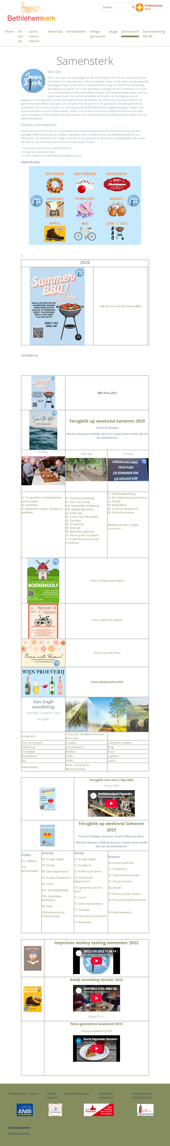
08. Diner (47, 906)
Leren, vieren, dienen (34, 36)
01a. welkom (29, 861)
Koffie (69, 756)
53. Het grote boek (119, 881)
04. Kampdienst (117, 505)
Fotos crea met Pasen (107, 653)
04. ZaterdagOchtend (55, 871)
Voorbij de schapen (120, 742)
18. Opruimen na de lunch (90, 916)
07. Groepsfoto (75, 524)
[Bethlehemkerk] (32, 6)
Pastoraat (55, 31)
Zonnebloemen (75, 747)
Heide (69, 760)
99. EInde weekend (119, 912)
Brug (111, 747)
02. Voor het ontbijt (78, 502)
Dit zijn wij (20, 36)
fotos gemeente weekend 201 (95, 1024)
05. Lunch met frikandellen (82, 517)
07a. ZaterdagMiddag (55, 890)
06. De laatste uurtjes (121, 512)
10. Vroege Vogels (85, 859)
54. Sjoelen (115, 887)
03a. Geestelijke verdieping (82, 505)
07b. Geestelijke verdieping (51, 898)
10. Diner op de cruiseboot (82, 535)
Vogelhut (113, 756)
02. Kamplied (29, 505)
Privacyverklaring (18, 1133)
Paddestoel (28, 747)
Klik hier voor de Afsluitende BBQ (120, 306)
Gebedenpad (29, 767)
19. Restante (82, 922)
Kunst (111, 751)
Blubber (71, 751)
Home (9, 31)
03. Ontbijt (114, 501)
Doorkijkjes (28, 751)
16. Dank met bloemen (88, 904)
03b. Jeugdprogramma (80, 509)
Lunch (111, 760)
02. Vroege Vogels (53, 859)
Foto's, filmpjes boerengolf (107, 580)
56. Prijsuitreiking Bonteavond (127, 900)
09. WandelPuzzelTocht (80, 531)
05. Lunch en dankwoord (123, 509)
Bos (23, 760)
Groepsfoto (28, 736)
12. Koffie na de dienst (88, 871)
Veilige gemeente (97, 33)
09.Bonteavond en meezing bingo (53, 914)
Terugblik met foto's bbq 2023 (111, 780)
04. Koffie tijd (74, 513)
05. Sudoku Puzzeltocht (56, 878)
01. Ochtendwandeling (121, 494)
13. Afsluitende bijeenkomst (83, 879)
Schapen (71, 742)
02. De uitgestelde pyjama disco (127, 497)
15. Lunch (80, 897)
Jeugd (113, 31)
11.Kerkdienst (82, 865)
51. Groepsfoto (117, 869)
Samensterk (130, 31)
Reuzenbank (29, 756)
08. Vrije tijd (73, 528)
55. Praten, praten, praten (124, 894)
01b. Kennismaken (29, 869)
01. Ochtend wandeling (80, 498)
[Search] (133, 7)
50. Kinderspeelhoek (121, 863)
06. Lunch (48, 884)
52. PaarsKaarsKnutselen (123, 875)
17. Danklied (81, 910)
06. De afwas (73, 520)
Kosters (34, 1093)
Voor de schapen (32, 742)
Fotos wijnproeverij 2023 (107, 682)
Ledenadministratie (77, 1093)
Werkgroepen (17, 1093)
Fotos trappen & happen (107, 620)
